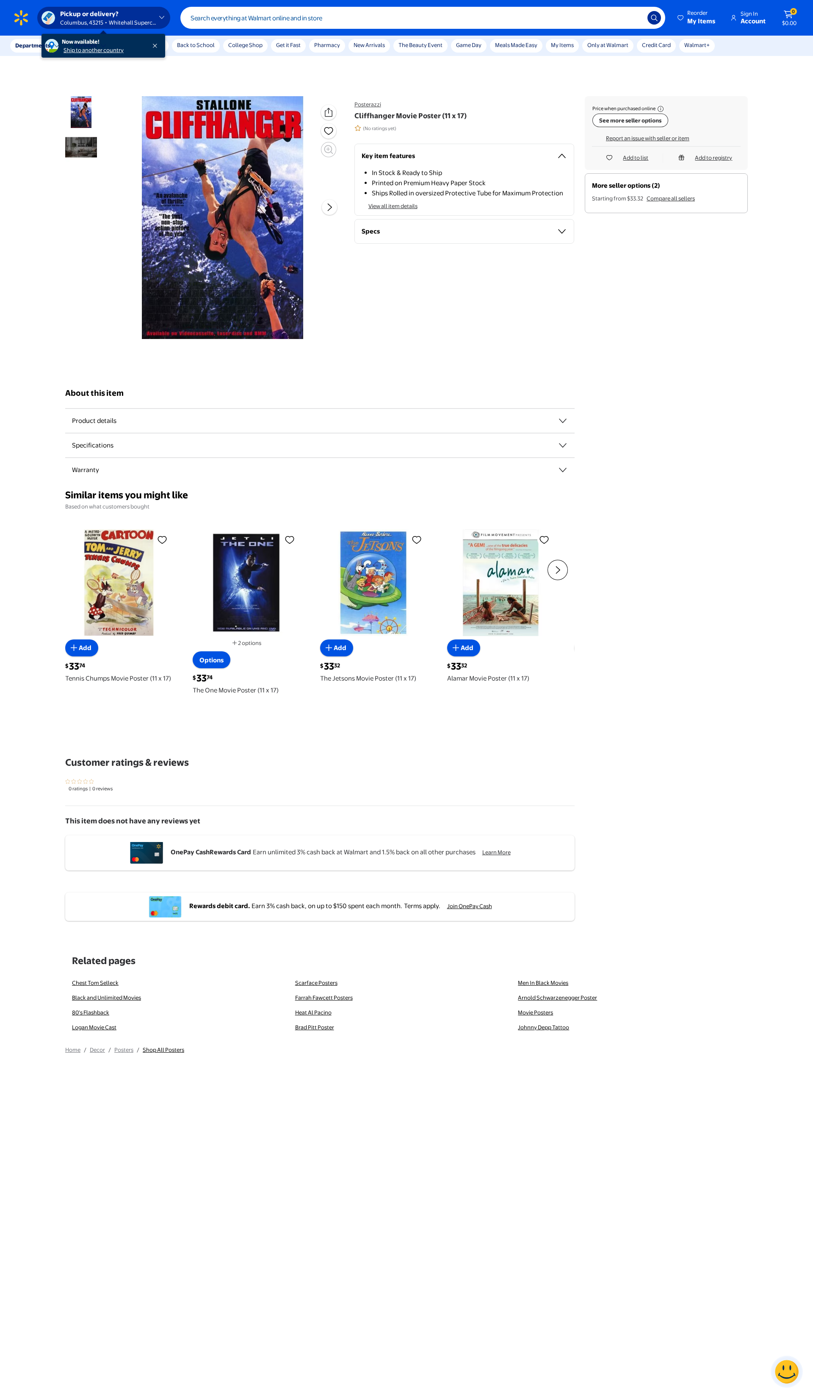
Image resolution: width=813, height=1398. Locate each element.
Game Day (468, 45)
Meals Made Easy (516, 45)
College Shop (245, 45)
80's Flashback (90, 1012)
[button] (697, 18)
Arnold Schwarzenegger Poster (557, 997)
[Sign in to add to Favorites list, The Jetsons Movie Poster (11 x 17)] (416, 539)
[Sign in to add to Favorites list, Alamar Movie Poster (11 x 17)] (544, 539)
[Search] (654, 18)
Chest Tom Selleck (95, 982)
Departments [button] (32, 45)
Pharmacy (327, 45)
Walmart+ (697, 45)
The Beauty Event (420, 45)
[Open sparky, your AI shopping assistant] (786, 1371)
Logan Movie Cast (94, 1027)
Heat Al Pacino (313, 1012)
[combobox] (422, 18)
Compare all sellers (671, 198)
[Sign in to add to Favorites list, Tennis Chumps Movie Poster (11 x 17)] (162, 539)
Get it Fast (288, 45)
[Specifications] (563, 445)
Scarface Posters (316, 982)
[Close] (157, 45)
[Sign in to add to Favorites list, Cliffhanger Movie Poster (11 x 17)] (328, 131)
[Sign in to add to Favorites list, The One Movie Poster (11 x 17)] (289, 539)
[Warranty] (563, 470)
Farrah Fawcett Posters (324, 997)
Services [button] (85, 45)
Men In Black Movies (543, 982)
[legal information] (660, 109)
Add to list (635, 157)
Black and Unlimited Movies (106, 997)
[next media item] (329, 207)
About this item (94, 393)
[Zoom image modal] (328, 149)
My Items (562, 45)
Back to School (196, 45)
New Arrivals (369, 45)
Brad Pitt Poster (314, 1027)
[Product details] (563, 421)
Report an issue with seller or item (647, 138)
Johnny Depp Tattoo (543, 1027)
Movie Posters (535, 1012)
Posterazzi (367, 104)
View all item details (393, 206)
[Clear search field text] (635, 18)
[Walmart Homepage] (21, 18)
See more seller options (630, 120)
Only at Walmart (607, 45)
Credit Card (656, 45)
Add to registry (713, 157)
